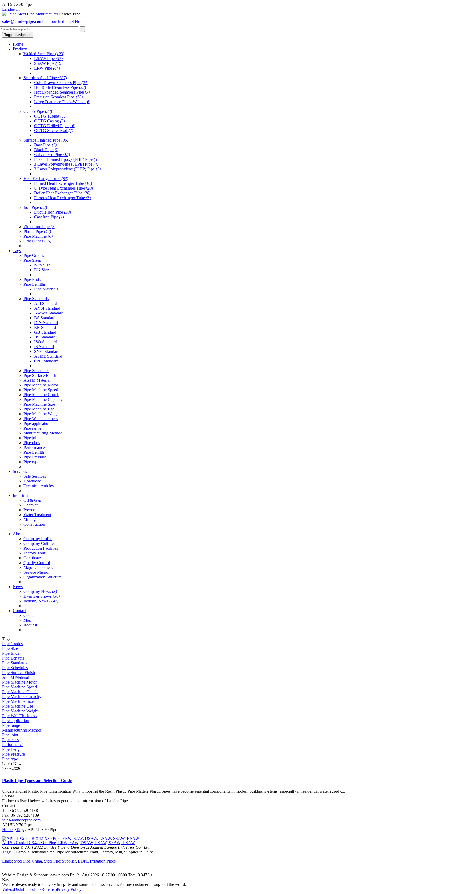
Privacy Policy (69, 889)
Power (28, 510)
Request (30, 625)
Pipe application (36, 423)
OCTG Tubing (49, 116)
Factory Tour (34, 553)
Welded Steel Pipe (43, 53)
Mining (29, 519)
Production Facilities (40, 548)
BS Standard (44, 318)
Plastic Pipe (37, 231)
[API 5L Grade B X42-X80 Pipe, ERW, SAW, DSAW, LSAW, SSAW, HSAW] (70, 838)
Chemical (31, 505)
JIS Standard (44, 337)
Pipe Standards (36, 298)
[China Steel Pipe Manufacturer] (30, 14)
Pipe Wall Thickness (40, 418)
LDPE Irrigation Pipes (97, 861)
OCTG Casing (49, 121)
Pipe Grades (33, 255)
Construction (34, 524)
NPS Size (42, 265)
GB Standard (45, 332)
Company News (40, 591)
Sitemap (50, 889)
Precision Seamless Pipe (58, 97)
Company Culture (38, 543)
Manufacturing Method (42, 433)
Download (32, 481)
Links (7, 861)
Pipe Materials (46, 289)
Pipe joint (31, 438)
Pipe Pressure (34, 457)
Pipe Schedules (36, 370)
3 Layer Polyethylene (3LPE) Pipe (66, 164)
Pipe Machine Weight (41, 414)
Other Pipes (37, 241)
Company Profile (37, 538)
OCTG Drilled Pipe (54, 125)
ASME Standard (48, 356)
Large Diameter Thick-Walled (62, 101)
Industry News (40, 601)
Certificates (32, 558)
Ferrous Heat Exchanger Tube (62, 197)
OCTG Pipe (37, 111)
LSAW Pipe (48, 58)
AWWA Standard (48, 313)
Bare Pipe (45, 145)
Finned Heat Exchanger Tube (63, 183)
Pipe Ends (32, 279)
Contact (30, 615)
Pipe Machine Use (38, 409)
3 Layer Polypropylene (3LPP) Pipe (67, 169)
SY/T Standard (46, 351)
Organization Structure (42, 577)
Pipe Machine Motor (40, 385)
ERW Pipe (47, 68)
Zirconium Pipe (39, 226)
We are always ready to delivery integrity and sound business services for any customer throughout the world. (94, 884)
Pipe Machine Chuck (41, 394)
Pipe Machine (38, 236)
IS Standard (44, 346)
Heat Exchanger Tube (45, 178)
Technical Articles (38, 486)
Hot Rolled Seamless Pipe (60, 87)
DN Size (41, 270)
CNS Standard (46, 361)
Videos (8, 889)
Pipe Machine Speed (40, 390)
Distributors (24, 889)
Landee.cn (11, 9)
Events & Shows (41, 596)
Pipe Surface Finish (39, 375)
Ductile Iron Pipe (52, 212)
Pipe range (32, 428)
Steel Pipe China (28, 861)
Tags (20, 829)
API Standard (45, 303)
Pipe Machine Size (39, 404)
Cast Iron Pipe (49, 217)
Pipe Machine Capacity (43, 399)
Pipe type (31, 462)
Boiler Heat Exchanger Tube (62, 193)
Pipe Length (33, 452)
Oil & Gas (32, 500)
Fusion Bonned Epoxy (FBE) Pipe (66, 159)
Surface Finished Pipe (45, 140)
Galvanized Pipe (52, 154)
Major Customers (38, 567)
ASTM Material (36, 380)
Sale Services (34, 476)
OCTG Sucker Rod (53, 130)
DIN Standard (46, 322)
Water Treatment (37, 514)
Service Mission (36, 572)
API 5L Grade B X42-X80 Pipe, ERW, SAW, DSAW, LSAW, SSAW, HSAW (68, 842)
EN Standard (45, 327)
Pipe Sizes (32, 260)
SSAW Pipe (48, 63)
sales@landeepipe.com (21, 820)
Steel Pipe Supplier (60, 861)
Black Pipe (46, 149)
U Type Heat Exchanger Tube (63, 188)
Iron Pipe (35, 207)
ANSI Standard (47, 308)
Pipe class (31, 442)
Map (27, 620)
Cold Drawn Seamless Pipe (61, 82)
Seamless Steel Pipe (45, 77)
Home (7, 829)
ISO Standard (45, 342)
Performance (34, 447)
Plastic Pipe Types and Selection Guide (37, 780)
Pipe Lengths (34, 284)
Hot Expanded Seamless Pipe (62, 92)
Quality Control (36, 562)
